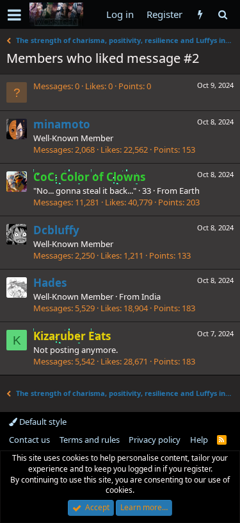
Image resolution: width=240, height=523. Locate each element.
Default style (42, 421)
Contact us (29, 439)
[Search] (222, 14)
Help (199, 439)
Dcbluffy (56, 230)
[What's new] (200, 14)
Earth (189, 190)
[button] (14, 15)
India (151, 296)
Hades (50, 282)
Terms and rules (90, 439)
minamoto (61, 124)
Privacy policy (154, 439)
